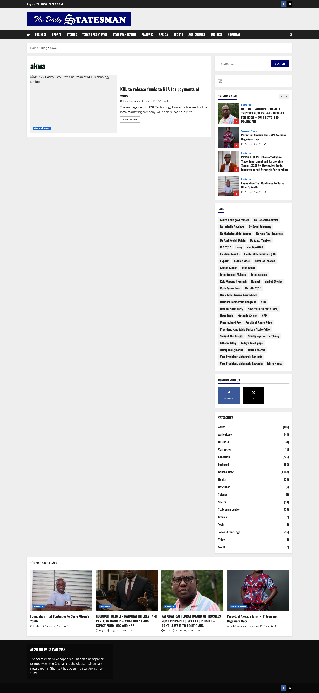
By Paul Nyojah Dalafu (233, 240)
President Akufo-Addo (258, 322)
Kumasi (255, 281)
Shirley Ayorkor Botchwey (263, 336)
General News (42, 128)
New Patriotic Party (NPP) (263, 308)
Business (40, 34)
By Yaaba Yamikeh (260, 240)
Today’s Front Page (94, 34)
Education (224, 457)
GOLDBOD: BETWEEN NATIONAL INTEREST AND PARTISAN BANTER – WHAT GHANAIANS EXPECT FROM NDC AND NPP (126, 621)
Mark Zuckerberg (230, 288)
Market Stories (273, 281)
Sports (56, 34)
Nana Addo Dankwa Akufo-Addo (238, 295)
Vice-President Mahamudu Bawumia (241, 363)
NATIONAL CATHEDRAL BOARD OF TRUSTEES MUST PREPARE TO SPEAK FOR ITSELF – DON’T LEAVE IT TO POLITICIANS (228, 113)
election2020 (255, 247)
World (221, 547)
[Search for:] (244, 63)
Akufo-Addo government (234, 219)
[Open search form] (291, 34)
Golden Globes (228, 267)
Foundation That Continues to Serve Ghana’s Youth (228, 186)
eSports (224, 261)
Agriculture (196, 34)
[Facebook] (283, 4)
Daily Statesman (131, 101)
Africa (163, 34)
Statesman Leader (124, 34)
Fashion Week (242, 261)
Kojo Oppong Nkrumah (233, 281)
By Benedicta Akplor (266, 219)
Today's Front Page (229, 532)
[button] (29, 34)
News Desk (226, 315)
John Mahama (259, 274)
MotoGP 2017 (253, 288)
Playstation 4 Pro (230, 322)
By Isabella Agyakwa (232, 226)
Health (222, 479)
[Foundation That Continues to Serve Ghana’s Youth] (61, 590)
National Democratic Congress (238, 302)
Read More (131, 118)
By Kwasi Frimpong (260, 226)
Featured (147, 34)
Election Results (230, 254)
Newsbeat (234, 34)
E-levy (238, 247)
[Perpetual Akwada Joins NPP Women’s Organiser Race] (258, 590)
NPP (264, 315)
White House (274, 363)
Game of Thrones (265, 261)
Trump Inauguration (231, 350)
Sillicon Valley (228, 343)
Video (221, 539)
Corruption (224, 449)
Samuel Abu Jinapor (231, 336)
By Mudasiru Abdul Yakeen (235, 233)
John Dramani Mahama (233, 274)
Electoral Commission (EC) (260, 254)
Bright (36, 626)
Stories (72, 34)
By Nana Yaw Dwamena (269, 233)
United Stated (256, 350)
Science (222, 494)
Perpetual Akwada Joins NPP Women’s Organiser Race (228, 137)
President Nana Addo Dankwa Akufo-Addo (245, 329)
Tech (221, 524)
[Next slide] (286, 96)
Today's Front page (252, 343)
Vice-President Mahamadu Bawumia (241, 356)
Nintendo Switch (247, 315)
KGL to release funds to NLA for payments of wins (73, 104)
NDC (263, 302)
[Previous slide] (281, 96)
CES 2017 (225, 247)
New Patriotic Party (231, 308)
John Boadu (248, 267)
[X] (289, 4)
